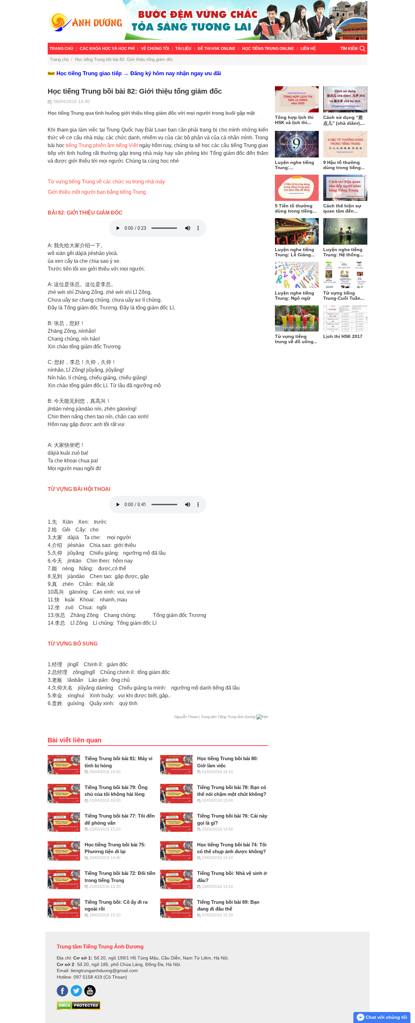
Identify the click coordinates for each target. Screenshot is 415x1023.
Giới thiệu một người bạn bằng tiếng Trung (97, 192)
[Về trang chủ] (207, 21)
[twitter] (76, 990)
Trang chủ (61, 48)
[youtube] (90, 990)
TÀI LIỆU (183, 48)
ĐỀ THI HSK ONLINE (216, 48)
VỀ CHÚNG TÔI (155, 48)
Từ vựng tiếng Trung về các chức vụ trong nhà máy (106, 181)
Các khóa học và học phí (107, 48)
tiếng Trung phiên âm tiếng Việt (101, 145)
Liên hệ (308, 48)
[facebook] (62, 990)
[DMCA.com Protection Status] (79, 1008)
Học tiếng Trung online (268, 48)
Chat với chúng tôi (385, 1017)
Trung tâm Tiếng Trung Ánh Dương (100, 946)
